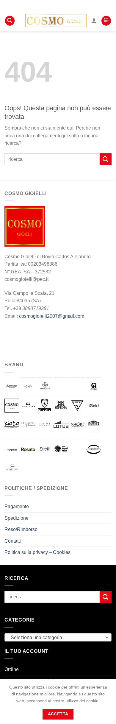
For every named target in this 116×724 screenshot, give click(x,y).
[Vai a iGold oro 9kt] (93, 405)
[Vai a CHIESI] (93, 387)
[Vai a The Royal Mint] (61, 449)
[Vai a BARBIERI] (44, 387)
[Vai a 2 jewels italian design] (11, 386)
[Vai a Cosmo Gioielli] (11, 405)
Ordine (11, 669)
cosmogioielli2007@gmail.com (51, 316)
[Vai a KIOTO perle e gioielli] (11, 424)
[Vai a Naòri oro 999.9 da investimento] (77, 424)
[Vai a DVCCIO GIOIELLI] (28, 405)
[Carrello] (106, 21)
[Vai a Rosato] (28, 449)
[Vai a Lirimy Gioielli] (44, 424)
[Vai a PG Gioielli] (11, 449)
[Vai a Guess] (77, 405)
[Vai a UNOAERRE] (93, 449)
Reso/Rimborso (20, 529)
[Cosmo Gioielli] (56, 20)
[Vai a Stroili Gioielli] (44, 449)
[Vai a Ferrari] (44, 405)
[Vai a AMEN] (28, 387)
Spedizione (16, 518)
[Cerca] (10, 21)
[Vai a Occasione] (93, 423)
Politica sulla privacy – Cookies (37, 552)
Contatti (12, 541)
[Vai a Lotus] (61, 424)
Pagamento (16, 506)
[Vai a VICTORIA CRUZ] (11, 468)
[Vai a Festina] (61, 405)
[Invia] (106, 159)
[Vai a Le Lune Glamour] (28, 424)
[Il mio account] (94, 20)
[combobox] (58, 637)
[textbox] (56, 637)
